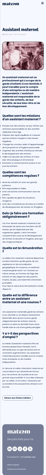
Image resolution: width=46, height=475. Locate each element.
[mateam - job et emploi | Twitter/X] (30, 449)
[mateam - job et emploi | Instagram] (14, 449)
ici (10, 289)
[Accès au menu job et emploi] (42, 3)
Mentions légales (13, 465)
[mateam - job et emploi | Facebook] (25, 449)
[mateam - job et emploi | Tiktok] (20, 449)
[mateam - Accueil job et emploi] (10, 4)
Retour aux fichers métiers (17, 398)
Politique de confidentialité (16, 469)
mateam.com (29, 457)
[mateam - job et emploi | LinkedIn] (9, 449)
